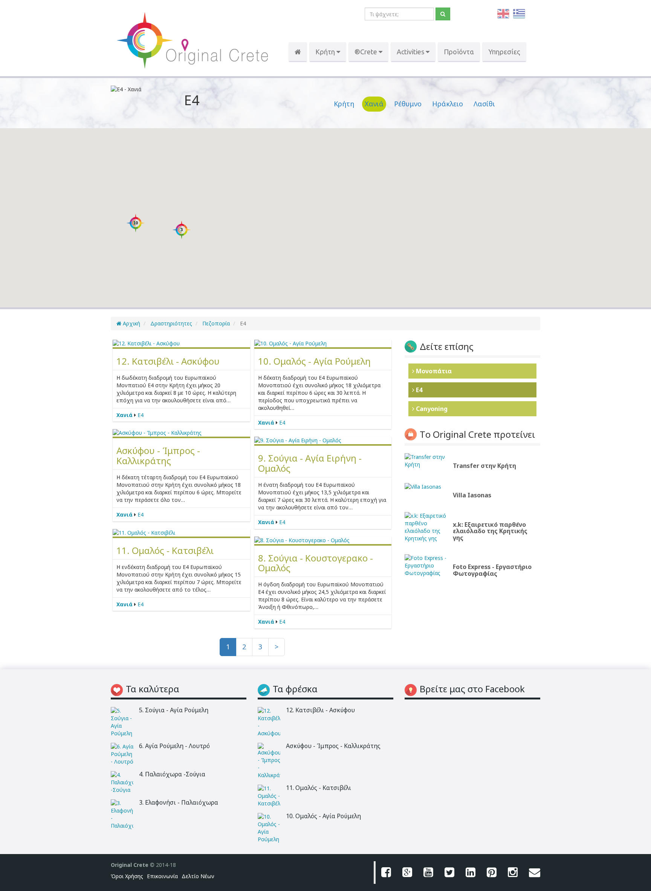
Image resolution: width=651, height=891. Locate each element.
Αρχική (130, 323)
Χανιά (374, 103)
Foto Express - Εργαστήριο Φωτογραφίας (492, 570)
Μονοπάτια (433, 371)
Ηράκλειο (447, 103)
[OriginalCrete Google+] (407, 872)
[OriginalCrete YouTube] (428, 872)
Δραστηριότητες (170, 323)
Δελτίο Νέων (198, 876)
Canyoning (431, 409)
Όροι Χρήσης (127, 876)
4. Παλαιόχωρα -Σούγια (172, 774)
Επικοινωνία (162, 876)
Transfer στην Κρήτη (484, 466)
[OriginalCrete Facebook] (386, 872)
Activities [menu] (411, 51)
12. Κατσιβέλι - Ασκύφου (168, 361)
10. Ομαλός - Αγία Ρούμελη (314, 361)
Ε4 (141, 415)
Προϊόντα (459, 51)
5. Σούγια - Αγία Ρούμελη (173, 710)
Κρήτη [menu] (325, 51)
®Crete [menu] (367, 51)
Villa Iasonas (472, 495)
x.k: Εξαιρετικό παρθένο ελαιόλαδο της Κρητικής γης (490, 531)
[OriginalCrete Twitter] (449, 872)
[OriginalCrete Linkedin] (470, 872)
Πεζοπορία (215, 323)
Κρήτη (344, 103)
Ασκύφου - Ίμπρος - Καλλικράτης (158, 455)
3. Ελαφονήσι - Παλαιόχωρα (178, 802)
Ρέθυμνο (408, 103)
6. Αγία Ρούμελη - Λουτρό (174, 746)
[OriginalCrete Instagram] (512, 872)
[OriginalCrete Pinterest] (491, 872)
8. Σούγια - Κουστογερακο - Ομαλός (315, 563)
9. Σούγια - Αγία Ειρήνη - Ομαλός (310, 463)
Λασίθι (484, 103)
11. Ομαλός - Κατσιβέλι (165, 550)
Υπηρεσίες (504, 51)
